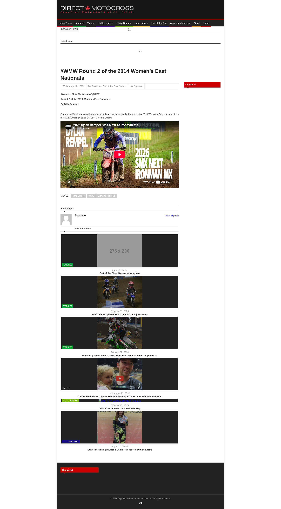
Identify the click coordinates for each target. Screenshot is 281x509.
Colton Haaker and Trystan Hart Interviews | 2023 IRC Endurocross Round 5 (119, 396)
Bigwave (138, 86)
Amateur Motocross (180, 23)
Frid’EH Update (105, 23)
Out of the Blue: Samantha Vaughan (120, 273)
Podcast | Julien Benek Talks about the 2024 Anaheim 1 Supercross (119, 355)
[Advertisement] (202, 142)
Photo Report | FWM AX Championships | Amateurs (120, 314)
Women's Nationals (106, 196)
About (197, 23)
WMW (91, 196)
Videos (90, 23)
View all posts (172, 215)
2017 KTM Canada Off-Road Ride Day (119, 408)
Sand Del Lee (79, 196)
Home (206, 23)
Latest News (65, 23)
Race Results (141, 23)
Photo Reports (124, 23)
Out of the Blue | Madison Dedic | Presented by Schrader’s (119, 449)
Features (79, 23)
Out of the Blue (159, 23)
